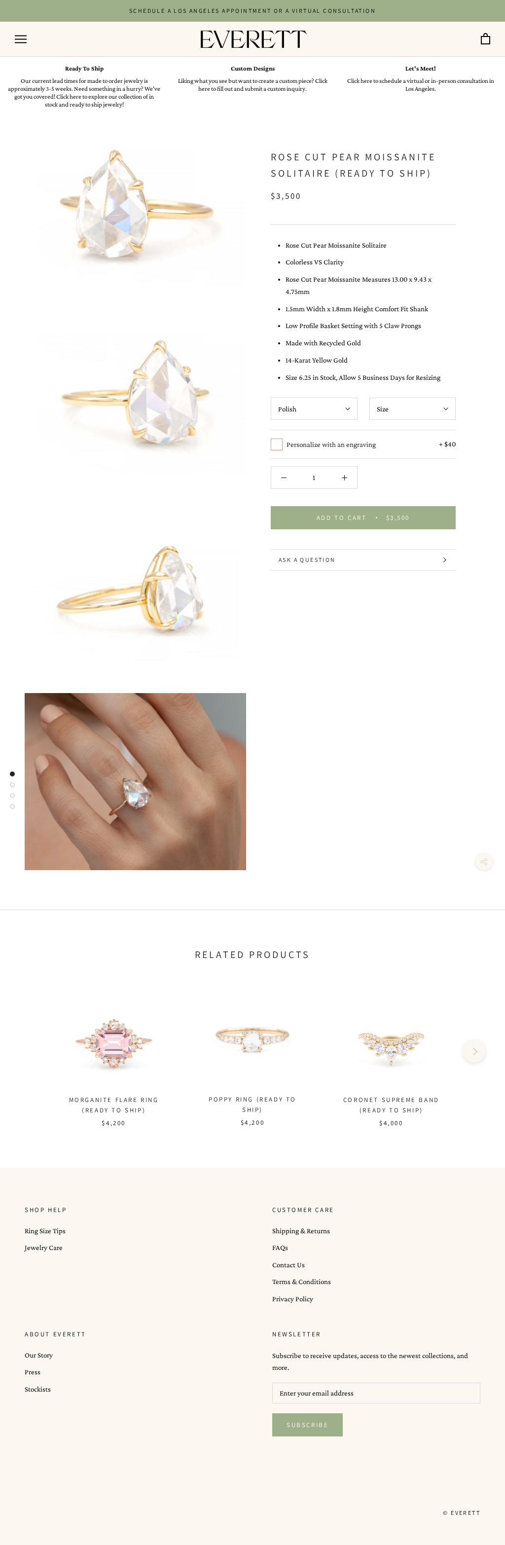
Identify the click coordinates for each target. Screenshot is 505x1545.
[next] (474, 1051)
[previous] (31, 1051)
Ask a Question (307, 559)
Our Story (39, 1355)
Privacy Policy (292, 1299)
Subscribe (307, 1425)
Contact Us (288, 1265)
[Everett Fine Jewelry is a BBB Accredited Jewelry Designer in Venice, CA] (49, 1512)
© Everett (461, 1512)
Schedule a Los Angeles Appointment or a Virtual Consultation (252, 10)
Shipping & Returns (301, 1231)
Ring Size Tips (45, 1231)
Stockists (38, 1389)
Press (32, 1372)
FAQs (280, 1247)
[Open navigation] (21, 39)
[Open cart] (485, 39)
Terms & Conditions (301, 1282)
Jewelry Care (44, 1247)
